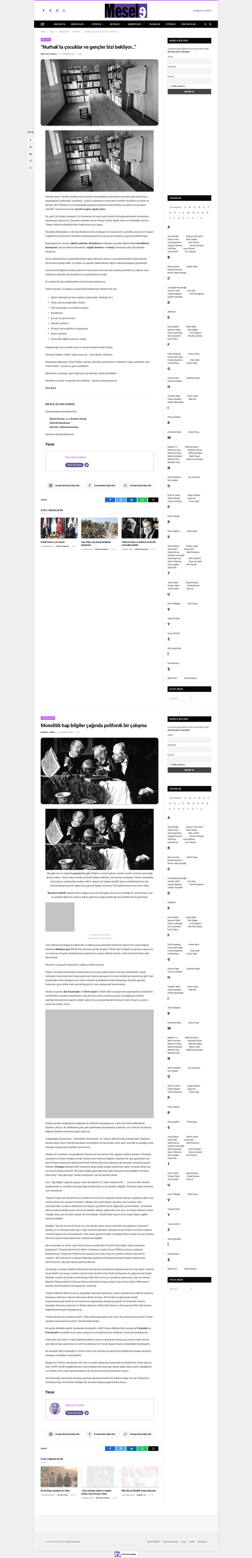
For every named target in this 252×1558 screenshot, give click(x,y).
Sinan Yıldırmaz (174, 561)
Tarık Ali (189, 588)
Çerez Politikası (153, 1510)
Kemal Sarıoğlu (174, 432)
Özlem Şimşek (174, 498)
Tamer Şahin (173, 588)
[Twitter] (30, 147)
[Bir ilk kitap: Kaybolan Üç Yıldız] (59, 1445)
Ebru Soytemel (174, 336)
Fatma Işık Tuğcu (175, 357)
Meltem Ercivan (174, 453)
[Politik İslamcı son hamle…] (59, 528)
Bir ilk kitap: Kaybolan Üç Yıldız (55, 1459)
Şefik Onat (172, 678)
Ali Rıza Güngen (197, 245)
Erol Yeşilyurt (195, 333)
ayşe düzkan (189, 248)
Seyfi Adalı (172, 549)
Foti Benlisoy (173, 363)
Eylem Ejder (191, 326)
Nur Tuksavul (194, 477)
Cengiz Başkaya (175, 294)
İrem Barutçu (173, 663)
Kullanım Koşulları (170, 1510)
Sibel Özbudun (192, 552)
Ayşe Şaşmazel (174, 242)
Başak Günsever (175, 269)
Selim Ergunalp (174, 558)
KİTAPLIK (97, 24)
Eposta (171, 76)
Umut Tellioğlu (174, 603)
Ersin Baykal (173, 326)
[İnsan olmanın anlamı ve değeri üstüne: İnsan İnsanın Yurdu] (99, 1445)
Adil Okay (172, 248)
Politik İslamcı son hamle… (53, 542)
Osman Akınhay (175, 501)
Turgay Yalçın (174, 585)
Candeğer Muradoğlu (177, 287)
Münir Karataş (141, 549)
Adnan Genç (173, 239)
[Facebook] (30, 140)
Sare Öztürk (191, 564)
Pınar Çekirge (174, 516)
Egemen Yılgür (174, 330)
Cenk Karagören (196, 294)
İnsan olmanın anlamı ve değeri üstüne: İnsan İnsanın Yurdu (96, 1461)
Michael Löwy (174, 462)
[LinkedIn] (30, 154)
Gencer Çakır (173, 378)
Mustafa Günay (195, 450)
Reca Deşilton (174, 531)
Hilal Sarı (192, 399)
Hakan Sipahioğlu (175, 402)
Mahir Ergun (194, 456)
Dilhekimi (172, 312)
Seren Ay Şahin (195, 561)
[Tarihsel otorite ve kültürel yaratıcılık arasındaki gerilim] (140, 528)
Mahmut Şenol (191, 447)
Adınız (170, 56)
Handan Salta (174, 396)
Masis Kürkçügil (175, 456)
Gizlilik (192, 1510)
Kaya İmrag (193, 432)
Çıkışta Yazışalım (175, 297)
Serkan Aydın (192, 546)
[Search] (210, 24)
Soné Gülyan (173, 546)
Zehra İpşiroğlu (174, 648)
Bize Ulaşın (202, 1510)
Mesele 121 (173, 447)
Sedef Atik (172, 567)
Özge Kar (191, 498)
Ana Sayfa (59, 24)
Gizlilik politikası (178, 86)
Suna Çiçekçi (173, 564)
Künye (183, 1510)
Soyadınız (172, 66)
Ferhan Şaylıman (175, 360)
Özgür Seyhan (194, 495)
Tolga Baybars (192, 582)
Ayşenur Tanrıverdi (194, 236)
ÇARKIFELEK (134, 24)
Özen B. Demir (174, 495)
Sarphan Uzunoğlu (176, 555)
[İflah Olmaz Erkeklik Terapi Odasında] (140, 1445)
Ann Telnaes (190, 251)
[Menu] (42, 24)
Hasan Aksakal (174, 399)
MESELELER (77, 24)
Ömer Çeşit (194, 501)
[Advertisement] (189, 145)
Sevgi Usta (189, 549)
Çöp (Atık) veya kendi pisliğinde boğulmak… (96, 543)
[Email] (30, 161)
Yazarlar (154, 24)
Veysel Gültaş (174, 618)
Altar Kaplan (191, 239)
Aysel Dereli (173, 251)
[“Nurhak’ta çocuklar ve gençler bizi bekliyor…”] (99, 92)
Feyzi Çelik (194, 360)
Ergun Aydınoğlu (175, 333)
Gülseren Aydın (193, 378)
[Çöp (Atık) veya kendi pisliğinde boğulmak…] (99, 528)
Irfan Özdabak (174, 417)
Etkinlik (171, 24)
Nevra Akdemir (174, 477)
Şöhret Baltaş (190, 678)
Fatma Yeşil (191, 363)
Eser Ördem (173, 339)
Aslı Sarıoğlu (173, 236)
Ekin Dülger (193, 330)
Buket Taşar (192, 266)
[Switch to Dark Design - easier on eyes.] (205, 24)
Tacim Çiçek (173, 582)
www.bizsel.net (73, 1510)
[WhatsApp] (30, 168)
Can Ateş (191, 290)
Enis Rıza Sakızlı (49, 54)
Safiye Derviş (173, 552)
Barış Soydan (174, 266)
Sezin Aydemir (194, 558)
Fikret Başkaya (62, 546)
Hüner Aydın (192, 396)
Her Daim (46, 40)
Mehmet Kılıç (173, 459)
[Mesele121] (126, 10)
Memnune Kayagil (194, 459)
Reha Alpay (192, 531)
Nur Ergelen (173, 480)
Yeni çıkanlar (48, 718)
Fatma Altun (194, 354)
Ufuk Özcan (193, 603)
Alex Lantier (193, 242)
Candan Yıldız (174, 290)
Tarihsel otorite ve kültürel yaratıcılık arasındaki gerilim (138, 543)
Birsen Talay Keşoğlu (177, 272)
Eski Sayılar (188, 24)
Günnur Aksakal (175, 381)
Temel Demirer (193, 585)
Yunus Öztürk (174, 633)
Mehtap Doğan (195, 453)
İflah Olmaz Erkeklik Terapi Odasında (139, 1459)
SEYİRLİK (115, 24)
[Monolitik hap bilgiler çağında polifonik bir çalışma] (99, 771)
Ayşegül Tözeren (175, 245)
